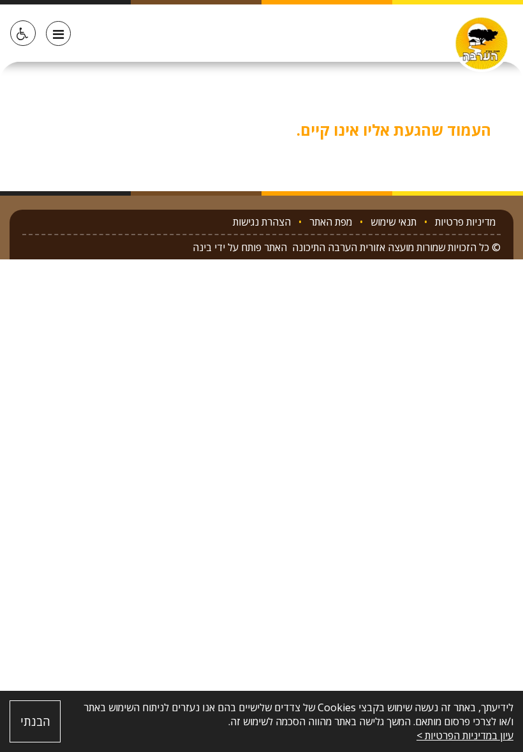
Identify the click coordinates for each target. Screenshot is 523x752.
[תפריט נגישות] (23, 33)
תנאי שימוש (393, 222)
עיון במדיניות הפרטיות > (464, 735)
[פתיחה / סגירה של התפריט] (58, 33)
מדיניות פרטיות (465, 222)
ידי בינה (209, 247)
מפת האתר (330, 222)
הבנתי (35, 721)
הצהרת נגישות (262, 222)
